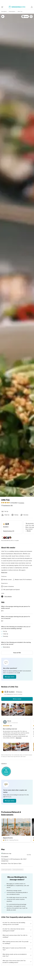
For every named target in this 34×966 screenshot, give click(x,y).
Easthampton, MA (8, 505)
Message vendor (9, 677)
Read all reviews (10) (8, 531)
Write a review (17, 699)
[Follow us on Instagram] (2, 596)
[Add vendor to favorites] (31, 16)
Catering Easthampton (18, 869)
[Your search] (2, 16)
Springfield (4, 11)
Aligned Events (8, 838)
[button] (17, 669)
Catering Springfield (6, 869)
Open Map (29, 854)
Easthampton (12, 11)
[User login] (32, 7)
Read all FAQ (17, 652)
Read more (4, 572)
